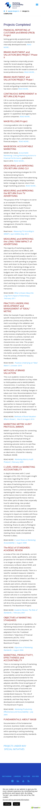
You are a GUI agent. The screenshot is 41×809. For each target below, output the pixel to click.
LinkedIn (17, 776)
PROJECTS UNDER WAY (15, 745)
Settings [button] (7, 804)
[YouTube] (23, 781)
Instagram (6, 776)
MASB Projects (13, 11)
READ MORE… (29, 72)
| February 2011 (18, 295)
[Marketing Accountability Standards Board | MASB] (15, 4)
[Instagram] (12, 781)
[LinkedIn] (18, 781)
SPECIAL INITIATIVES (14, 749)
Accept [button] (16, 804)
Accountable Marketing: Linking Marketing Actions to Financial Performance (20, 155)
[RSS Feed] (28, 781)
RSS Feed (35, 776)
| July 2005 (18, 712)
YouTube (26, 776)
